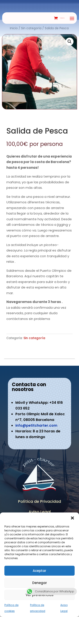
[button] (72, 518)
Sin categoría (34, 338)
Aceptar (39, 570)
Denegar (39, 582)
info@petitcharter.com (36, 425)
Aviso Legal (40, 511)
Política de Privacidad (39, 501)
